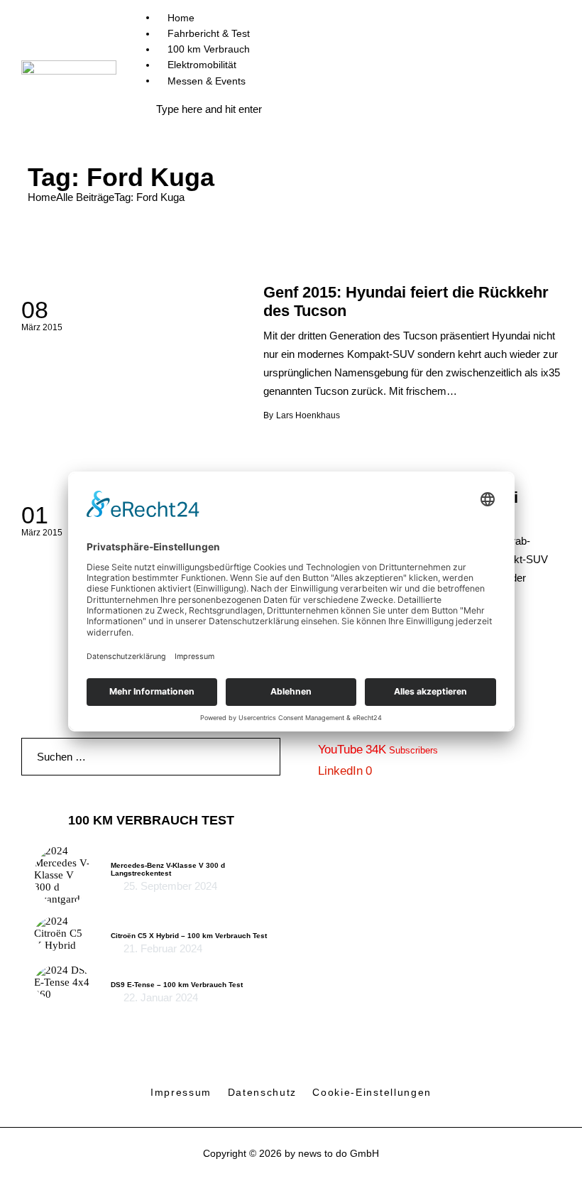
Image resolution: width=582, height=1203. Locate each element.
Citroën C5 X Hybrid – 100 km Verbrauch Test (189, 936)
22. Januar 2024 (160, 997)
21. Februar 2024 (162, 948)
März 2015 (41, 327)
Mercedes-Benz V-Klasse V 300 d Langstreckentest (168, 869)
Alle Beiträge (85, 197)
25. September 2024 (170, 886)
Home (42, 197)
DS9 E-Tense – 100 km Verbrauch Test (177, 985)
